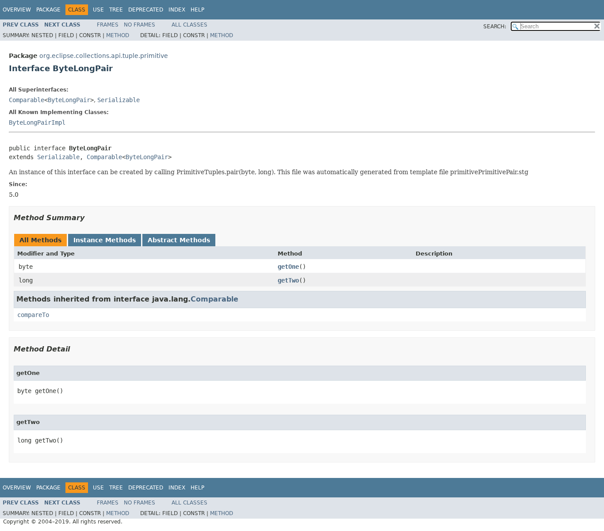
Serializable (118, 99)
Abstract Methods (179, 240)
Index (176, 10)
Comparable (26, 99)
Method (117, 35)
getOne (288, 266)
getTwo (288, 280)
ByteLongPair (69, 99)
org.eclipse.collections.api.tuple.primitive (103, 55)
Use (98, 10)
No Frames (139, 25)
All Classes (189, 25)
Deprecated (145, 10)
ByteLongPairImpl (37, 122)
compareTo (33, 314)
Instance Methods (104, 240)
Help (197, 10)
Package (48, 10)
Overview (17, 10)
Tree (116, 10)
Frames (108, 25)
